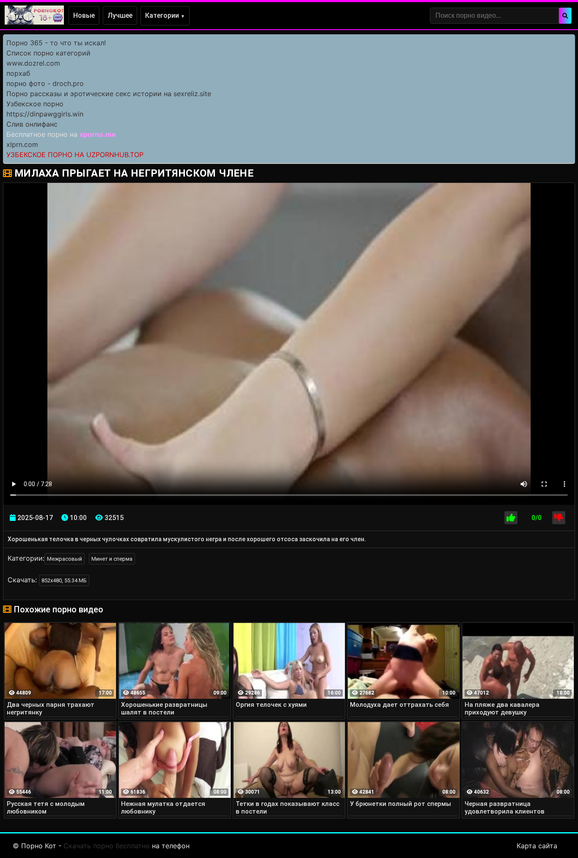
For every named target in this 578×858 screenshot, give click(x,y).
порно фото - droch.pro (45, 83)
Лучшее (119, 15)
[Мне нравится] (510, 517)
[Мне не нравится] (558, 517)
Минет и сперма (111, 559)
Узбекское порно (34, 104)
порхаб (18, 73)
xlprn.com (22, 144)
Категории (165, 15)
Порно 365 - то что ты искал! (56, 43)
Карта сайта (537, 845)
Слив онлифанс (32, 124)
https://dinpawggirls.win (44, 114)
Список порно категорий (48, 53)
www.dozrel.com (33, 63)
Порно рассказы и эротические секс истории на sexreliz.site (108, 93)
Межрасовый (64, 559)
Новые (84, 15)
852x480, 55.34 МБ (64, 580)
